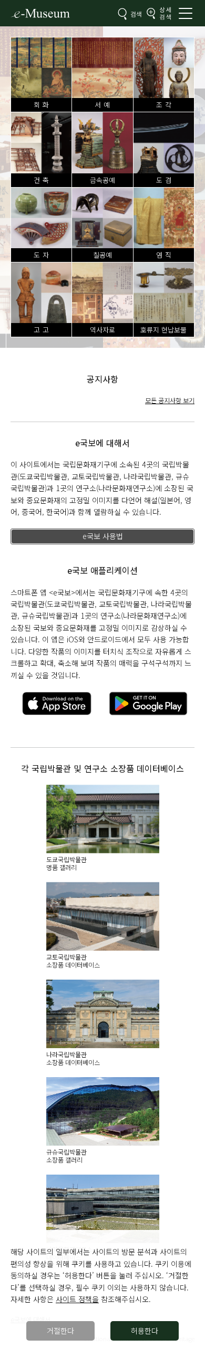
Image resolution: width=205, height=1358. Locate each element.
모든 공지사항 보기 (169, 400)
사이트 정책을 (77, 1299)
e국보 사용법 (103, 536)
